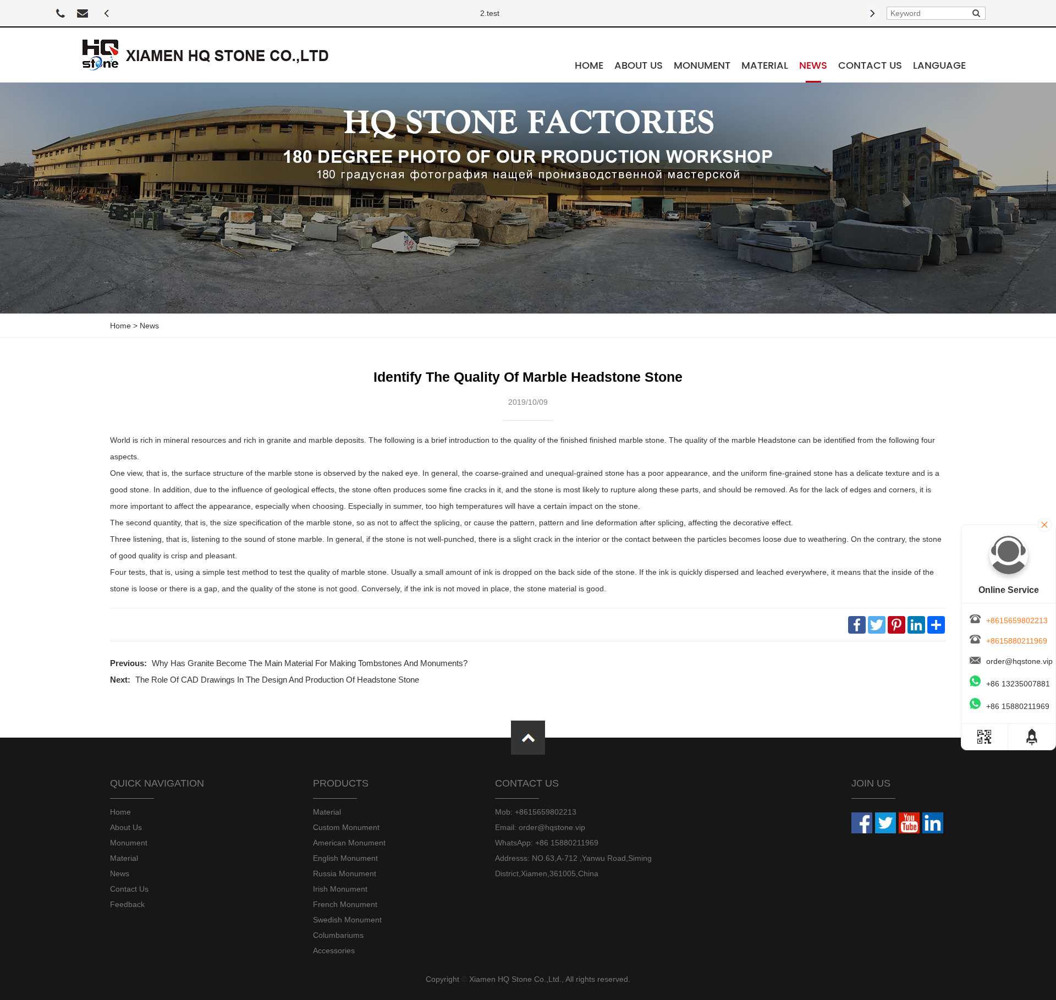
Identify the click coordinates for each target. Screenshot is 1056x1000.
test (493, 13)
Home (589, 66)
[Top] (1023, 737)
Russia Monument (344, 873)
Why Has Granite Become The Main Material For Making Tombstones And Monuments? (310, 663)
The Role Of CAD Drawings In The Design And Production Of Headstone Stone (277, 679)
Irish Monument (340, 888)
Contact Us (870, 66)
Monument (702, 66)
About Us (638, 66)
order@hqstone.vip (1019, 661)
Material (764, 66)
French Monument (345, 904)
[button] (107, 13)
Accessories (334, 950)
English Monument (345, 858)
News (813, 66)
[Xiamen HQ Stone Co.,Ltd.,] (205, 55)
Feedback (127, 904)
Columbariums (338, 935)
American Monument (349, 842)
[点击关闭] (1044, 525)
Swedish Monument (347, 919)
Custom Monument (346, 827)
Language (939, 66)
